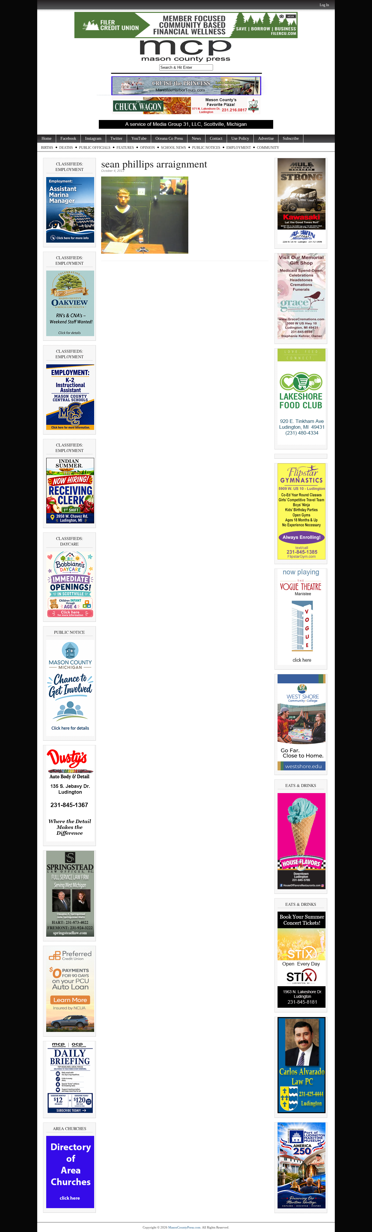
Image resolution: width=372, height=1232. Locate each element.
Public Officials (94, 148)
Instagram (93, 138)
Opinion (147, 148)
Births (47, 148)
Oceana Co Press (169, 138)
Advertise (266, 138)
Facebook (68, 138)
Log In (324, 5)
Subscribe (291, 138)
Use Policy (240, 138)
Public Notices (206, 148)
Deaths (66, 148)
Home (46, 138)
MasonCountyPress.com (184, 1227)
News (196, 138)
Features (125, 148)
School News (173, 148)
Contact (216, 138)
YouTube (138, 138)
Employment (238, 148)
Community (268, 148)
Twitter (116, 138)
